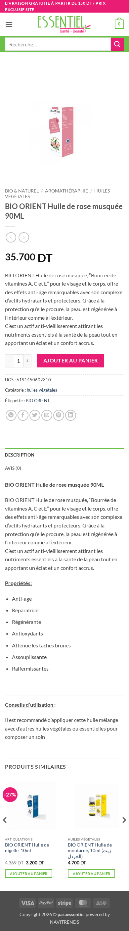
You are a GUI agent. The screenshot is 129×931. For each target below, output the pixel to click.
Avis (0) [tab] (13, 468)
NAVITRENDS (64, 922)
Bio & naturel (22, 190)
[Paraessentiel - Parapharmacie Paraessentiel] (64, 24)
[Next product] (11, 237)
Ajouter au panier (70, 360)
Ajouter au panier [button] (29, 873)
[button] (9, 24)
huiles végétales (42, 390)
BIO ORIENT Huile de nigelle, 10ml (27, 847)
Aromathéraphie (66, 190)
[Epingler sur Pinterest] (58, 415)
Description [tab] (19, 455)
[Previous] (5, 833)
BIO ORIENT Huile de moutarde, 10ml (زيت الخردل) (90, 850)
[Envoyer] (117, 44)
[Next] (124, 833)
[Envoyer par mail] (46, 415)
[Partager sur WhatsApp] (11, 415)
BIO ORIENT (38, 400)
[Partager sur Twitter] (34, 415)
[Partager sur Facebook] (23, 415)
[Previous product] (24, 237)
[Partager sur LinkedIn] (70, 415)
